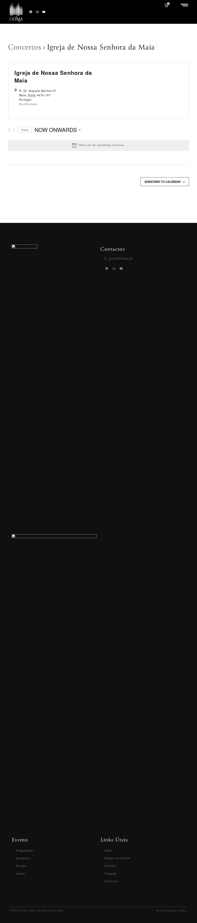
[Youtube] (44, 12)
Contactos (111, 881)
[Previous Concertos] (9, 130)
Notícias (110, 866)
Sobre (108, 851)
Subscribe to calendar (162, 182)
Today (25, 129)
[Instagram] (37, 12)
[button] (184, 5)
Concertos (24, 47)
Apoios (20, 874)
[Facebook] (30, 12)
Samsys (182, 910)
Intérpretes (23, 858)
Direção (21, 866)
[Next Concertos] (14, 130)
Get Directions (28, 104)
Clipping (110, 874)
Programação (24, 851)
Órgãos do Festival (117, 858)
